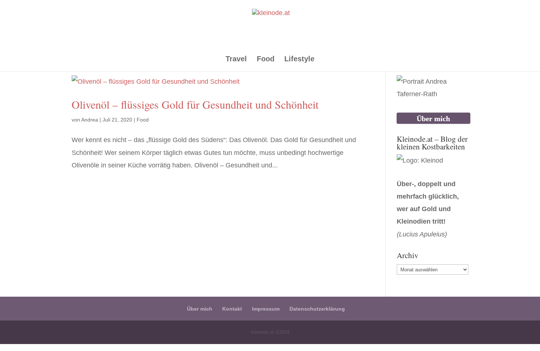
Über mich (199, 309)
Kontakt (232, 309)
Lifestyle (299, 59)
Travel (236, 59)
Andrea (89, 120)
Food (265, 59)
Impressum (266, 309)
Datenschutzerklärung (317, 309)
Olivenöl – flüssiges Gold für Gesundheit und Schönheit (195, 104)
